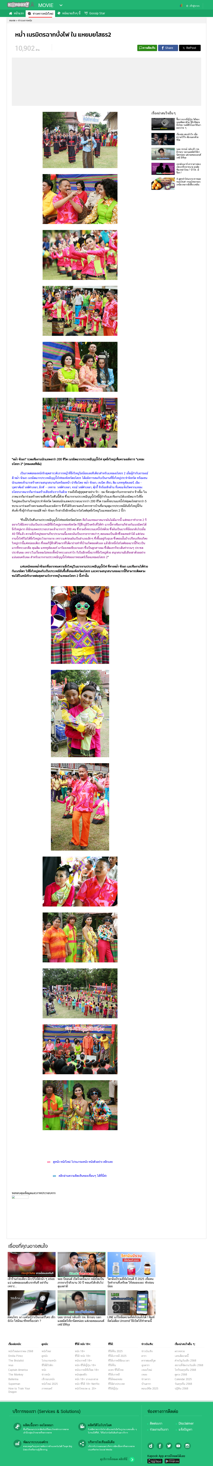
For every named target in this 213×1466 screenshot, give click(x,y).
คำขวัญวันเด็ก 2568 (185, 1360)
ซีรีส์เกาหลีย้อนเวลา (118, 1360)
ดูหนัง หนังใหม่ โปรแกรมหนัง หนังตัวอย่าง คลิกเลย (83, 1161)
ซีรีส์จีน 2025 (115, 1351)
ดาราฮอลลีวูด (148, 1360)
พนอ (10, 1365)
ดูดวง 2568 (181, 1374)
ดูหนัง (45, 1355)
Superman (14, 1383)
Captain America (18, 1369)
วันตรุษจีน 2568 (183, 1383)
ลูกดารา (145, 1365)
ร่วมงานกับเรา (159, 1429)
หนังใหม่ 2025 (50, 1383)
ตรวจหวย (180, 1351)
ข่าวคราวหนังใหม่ (43, 13)
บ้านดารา (146, 1383)
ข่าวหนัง (46, 1374)
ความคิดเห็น (149, 47)
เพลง (144, 1374)
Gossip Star (97, 13)
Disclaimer (186, 1423)
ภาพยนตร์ (47, 1388)
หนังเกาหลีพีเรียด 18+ (87, 1369)
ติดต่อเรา (156, 1423)
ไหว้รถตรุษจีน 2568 (185, 1369)
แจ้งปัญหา (185, 1429)
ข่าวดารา (145, 1379)
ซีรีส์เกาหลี (114, 1374)
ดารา (143, 1355)
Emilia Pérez (15, 1355)
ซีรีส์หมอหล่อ (115, 1379)
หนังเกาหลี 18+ (83, 1360)
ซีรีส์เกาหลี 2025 (117, 1355)
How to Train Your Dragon (19, 1390)
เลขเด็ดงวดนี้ (182, 1355)
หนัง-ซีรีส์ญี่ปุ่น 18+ (85, 1365)
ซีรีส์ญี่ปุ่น (113, 1388)
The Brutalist (16, 1360)
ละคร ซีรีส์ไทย (115, 1369)
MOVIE (45, 5)
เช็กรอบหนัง (48, 1379)
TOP (204, 1460)
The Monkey (15, 1374)
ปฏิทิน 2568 (181, 1388)
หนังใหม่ (46, 1351)
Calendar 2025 (183, 1379)
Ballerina (13, 1379)
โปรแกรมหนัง (49, 1360)
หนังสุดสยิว (81, 1374)
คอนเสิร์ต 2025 (149, 1388)
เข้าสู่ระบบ (195, 5)
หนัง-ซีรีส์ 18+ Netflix (87, 1383)
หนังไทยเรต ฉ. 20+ (85, 1388)
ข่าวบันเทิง (147, 1351)
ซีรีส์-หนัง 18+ (83, 1355)
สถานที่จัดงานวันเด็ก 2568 (189, 1365)
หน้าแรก (19, 13)
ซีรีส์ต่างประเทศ (116, 1383)
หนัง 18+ (80, 1351)
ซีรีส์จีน (112, 1365)
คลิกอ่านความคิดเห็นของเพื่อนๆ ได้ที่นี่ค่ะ (83, 1175)
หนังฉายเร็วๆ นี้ (71, 13)
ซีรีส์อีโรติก (47, 1365)
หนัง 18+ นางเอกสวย (86, 1379)
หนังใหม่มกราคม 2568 (20, 1351)
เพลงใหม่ (146, 1369)
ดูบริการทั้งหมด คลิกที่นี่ (113, 1459)
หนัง (44, 1369)
